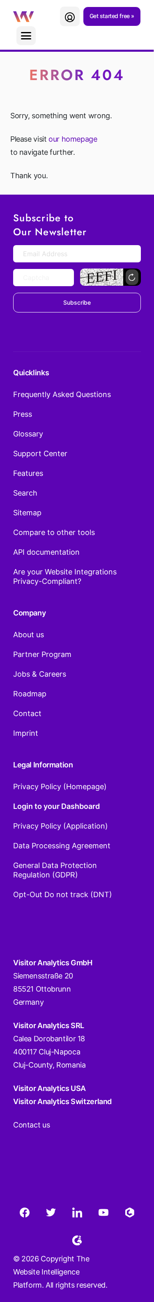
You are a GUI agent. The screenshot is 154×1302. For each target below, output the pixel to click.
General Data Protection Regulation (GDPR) (55, 870)
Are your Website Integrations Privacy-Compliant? (65, 576)
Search (25, 493)
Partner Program (42, 654)
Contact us (31, 1125)
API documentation (46, 552)
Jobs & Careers (39, 674)
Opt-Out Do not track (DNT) (62, 894)
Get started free (110, 15)
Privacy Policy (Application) (60, 826)
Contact (27, 713)
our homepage (72, 139)
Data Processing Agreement (61, 845)
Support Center (40, 453)
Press (22, 414)
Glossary (28, 433)
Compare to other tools (54, 532)
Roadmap (29, 693)
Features (28, 473)
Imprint (25, 733)
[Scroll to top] (133, 1255)
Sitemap (27, 512)
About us (28, 634)
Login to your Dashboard (56, 806)
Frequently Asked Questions (62, 394)
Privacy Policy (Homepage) (60, 786)
